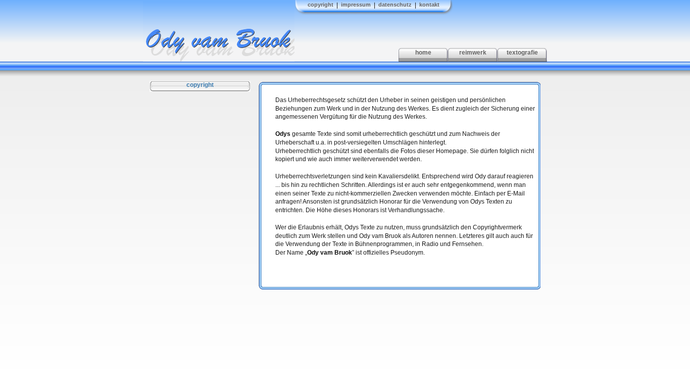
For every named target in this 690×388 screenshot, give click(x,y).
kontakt (429, 5)
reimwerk (472, 52)
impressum (356, 5)
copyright (320, 5)
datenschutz (395, 5)
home (423, 52)
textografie (522, 52)
